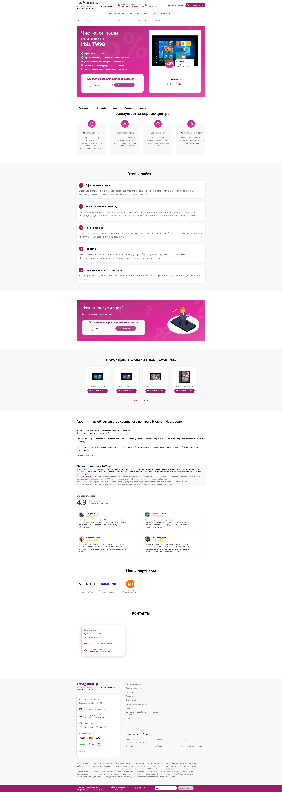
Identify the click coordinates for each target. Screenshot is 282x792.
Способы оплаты (133, 718)
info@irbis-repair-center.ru (94, 709)
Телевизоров (185, 739)
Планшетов (157, 739)
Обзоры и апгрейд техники (191, 746)
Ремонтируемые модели (136, 704)
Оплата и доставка (134, 688)
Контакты (163, 14)
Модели (116, 108)
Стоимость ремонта (134, 684)
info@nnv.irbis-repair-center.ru (100, 643)
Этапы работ (102, 108)
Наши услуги (131, 708)
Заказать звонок (196, 5)
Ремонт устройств (127, 14)
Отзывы (172, 14)
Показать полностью (85, 455)
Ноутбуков (157, 746)
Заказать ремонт (98, 391)
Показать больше (141, 400)
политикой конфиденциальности (128, 89)
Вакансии (153, 14)
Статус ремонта (177, 5)
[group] (87, 586)
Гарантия (128, 108)
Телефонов (130, 746)
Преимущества (84, 108)
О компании (111, 14)
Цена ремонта (141, 14)
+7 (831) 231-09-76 (156, 4)
